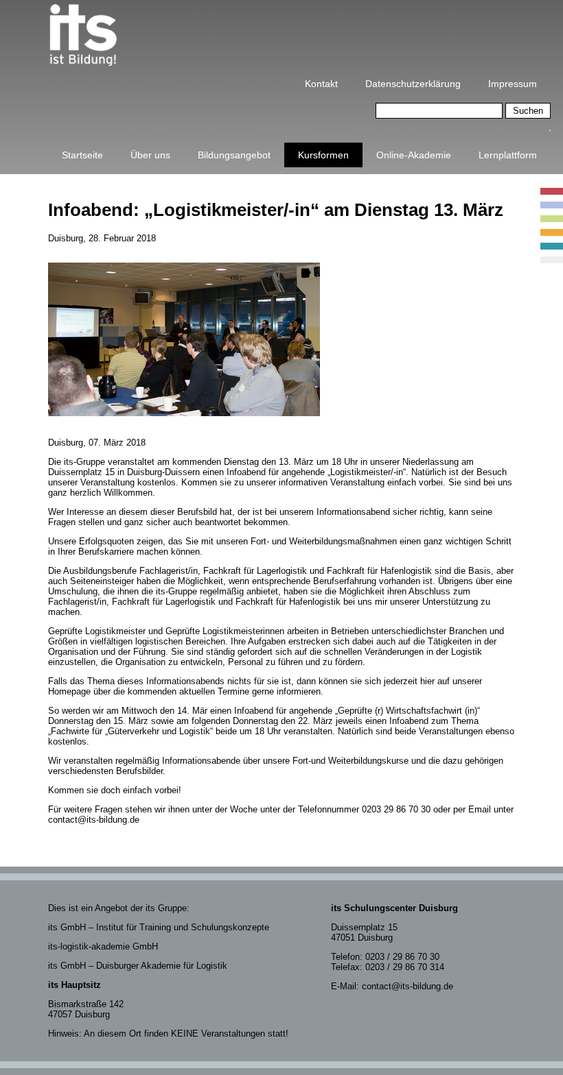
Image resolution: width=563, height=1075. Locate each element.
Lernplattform (508, 154)
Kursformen (323, 154)
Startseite (82, 154)
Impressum (512, 83)
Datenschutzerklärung (413, 83)
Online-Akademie (413, 154)
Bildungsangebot (234, 154)
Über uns (150, 154)
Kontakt (321, 83)
